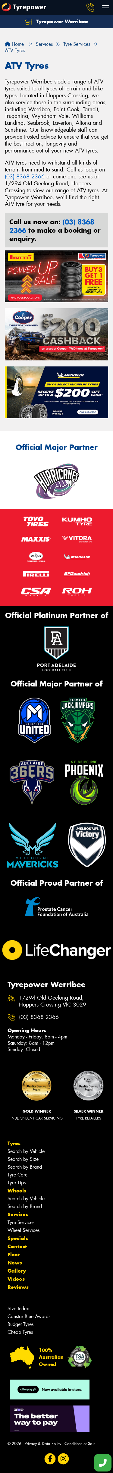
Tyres (14, 1143)
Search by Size (23, 1159)
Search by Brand (25, 1167)
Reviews (18, 1287)
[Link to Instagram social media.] (63, 1458)
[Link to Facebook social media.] (49, 1458)
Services (18, 1214)
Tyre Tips (17, 1182)
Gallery (17, 1270)
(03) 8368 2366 (25, 176)
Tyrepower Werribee (61, 21)
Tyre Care (17, 1175)
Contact (17, 1246)
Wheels (17, 1190)
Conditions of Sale (80, 1443)
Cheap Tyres (20, 1332)
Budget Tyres (20, 1324)
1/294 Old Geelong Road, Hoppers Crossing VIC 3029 (52, 1001)
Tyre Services (21, 1222)
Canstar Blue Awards (29, 1316)
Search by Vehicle (26, 1151)
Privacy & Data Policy (43, 1443)
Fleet (14, 1254)
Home (17, 44)
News (15, 1262)
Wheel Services (23, 1230)
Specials (18, 1238)
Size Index (18, 1308)
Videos (16, 1279)
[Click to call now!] (90, 7)
